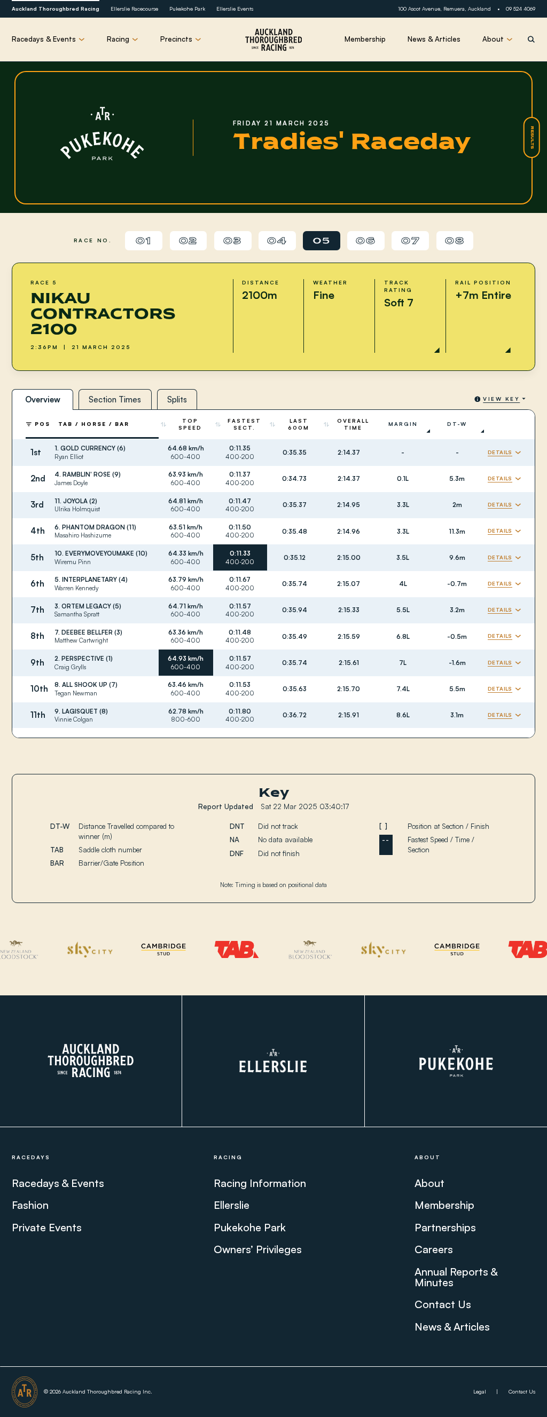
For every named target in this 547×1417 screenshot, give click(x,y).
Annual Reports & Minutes (456, 1277)
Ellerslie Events (234, 8)
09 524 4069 (520, 8)
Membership (365, 39)
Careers (434, 1249)
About (429, 1183)
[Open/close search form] (531, 39)
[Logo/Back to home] (273, 39)
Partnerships (445, 1227)
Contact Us (443, 1304)
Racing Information (260, 1183)
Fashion (30, 1205)
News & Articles (434, 39)
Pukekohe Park (187, 8)
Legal (479, 1391)
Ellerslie (231, 1205)
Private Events (47, 1227)
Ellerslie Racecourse (134, 8)
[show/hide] (504, 452)
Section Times (115, 399)
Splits (177, 399)
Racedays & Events (58, 1183)
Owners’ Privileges (258, 1249)
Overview (42, 399)
